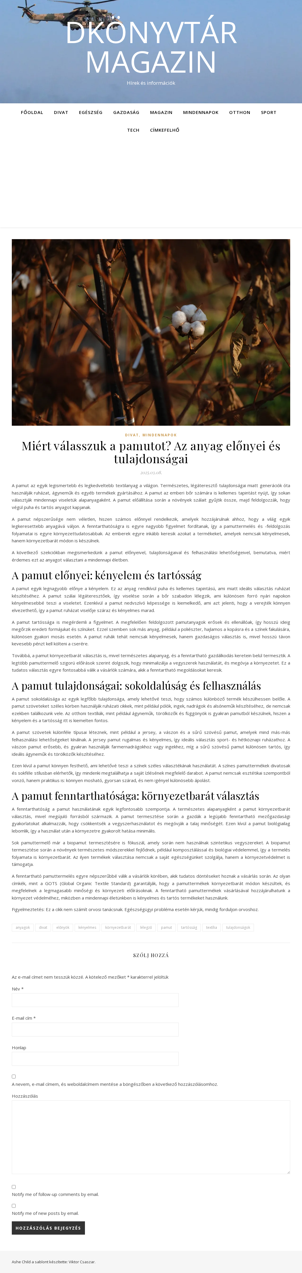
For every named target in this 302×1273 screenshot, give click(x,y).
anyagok (23, 927)
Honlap (19, 1047)
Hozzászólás (25, 1096)
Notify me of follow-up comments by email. (55, 1194)
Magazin (161, 112)
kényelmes (87, 927)
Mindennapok (201, 112)
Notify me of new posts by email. (45, 1213)
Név (18, 989)
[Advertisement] (151, 183)
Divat (61, 112)
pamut (166, 927)
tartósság (189, 927)
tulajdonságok (238, 927)
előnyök (62, 927)
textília (211, 927)
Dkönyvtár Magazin (151, 46)
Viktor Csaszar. (82, 1261)
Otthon (239, 112)
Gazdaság (126, 112)
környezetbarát (118, 927)
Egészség (91, 112)
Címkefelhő (165, 130)
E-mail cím (24, 1018)
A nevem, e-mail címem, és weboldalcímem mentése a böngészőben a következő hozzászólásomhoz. (115, 1084)
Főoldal (32, 112)
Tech (133, 130)
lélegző (146, 927)
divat (43, 927)
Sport (269, 112)
